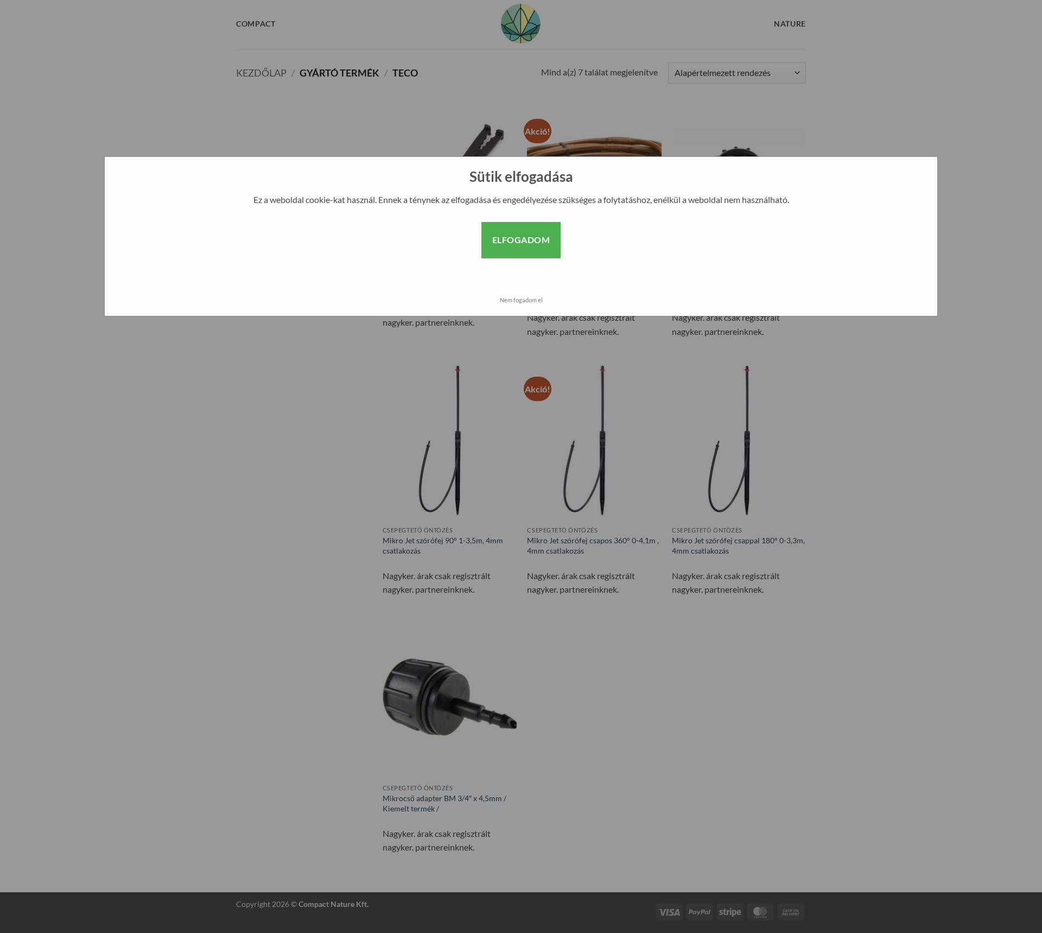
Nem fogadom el (521, 299)
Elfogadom (521, 239)
